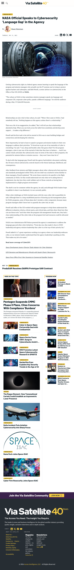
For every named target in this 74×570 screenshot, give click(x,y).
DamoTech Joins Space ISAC (15, 454)
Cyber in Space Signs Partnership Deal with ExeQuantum (28, 327)
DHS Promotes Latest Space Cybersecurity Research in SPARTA (28, 352)
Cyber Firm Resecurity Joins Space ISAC (20, 480)
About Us (9, 535)
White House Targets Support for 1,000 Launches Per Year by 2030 (64, 308)
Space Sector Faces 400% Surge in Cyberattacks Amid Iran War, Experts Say (29, 339)
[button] (2, 3)
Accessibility (10, 554)
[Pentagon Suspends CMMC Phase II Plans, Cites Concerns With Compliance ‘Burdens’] (21, 288)
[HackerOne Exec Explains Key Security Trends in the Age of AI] (10, 363)
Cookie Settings (11, 543)
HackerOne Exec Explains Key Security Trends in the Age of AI (29, 364)
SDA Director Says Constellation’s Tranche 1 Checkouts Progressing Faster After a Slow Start (64, 296)
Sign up (39, 547)
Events (17, 541)
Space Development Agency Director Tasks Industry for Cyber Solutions (29, 247)
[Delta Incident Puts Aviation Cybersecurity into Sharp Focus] (21, 412)
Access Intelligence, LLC (32, 564)
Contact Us (9, 541)
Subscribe (28, 555)
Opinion (6, 391)
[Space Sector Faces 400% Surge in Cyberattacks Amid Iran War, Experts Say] (10, 338)
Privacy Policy (10, 545)
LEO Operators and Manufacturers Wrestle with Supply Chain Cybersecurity (31, 252)
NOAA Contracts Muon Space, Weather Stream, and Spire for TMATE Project (63, 381)
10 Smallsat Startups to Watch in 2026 (64, 284)
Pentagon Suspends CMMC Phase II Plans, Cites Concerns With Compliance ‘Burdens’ (21, 305)
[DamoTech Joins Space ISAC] (21, 441)
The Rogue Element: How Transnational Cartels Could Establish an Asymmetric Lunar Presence (20, 396)
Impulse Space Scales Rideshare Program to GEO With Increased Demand (64, 357)
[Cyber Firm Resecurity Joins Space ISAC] (21, 467)
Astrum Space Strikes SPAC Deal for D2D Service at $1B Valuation (64, 345)
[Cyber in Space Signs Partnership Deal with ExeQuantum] (10, 325)
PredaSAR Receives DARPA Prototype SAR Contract (27, 268)
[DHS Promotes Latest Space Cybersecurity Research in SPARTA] (10, 350)
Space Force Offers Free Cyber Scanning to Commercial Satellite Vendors (29, 257)
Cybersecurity (7, 14)
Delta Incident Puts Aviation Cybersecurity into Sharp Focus (16, 426)
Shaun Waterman (17, 29)
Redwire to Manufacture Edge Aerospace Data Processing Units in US (64, 369)
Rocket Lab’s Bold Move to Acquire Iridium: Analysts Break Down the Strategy (64, 332)
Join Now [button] (55, 495)
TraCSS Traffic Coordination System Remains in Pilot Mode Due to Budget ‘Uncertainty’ (63, 320)
